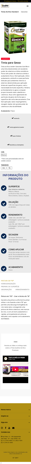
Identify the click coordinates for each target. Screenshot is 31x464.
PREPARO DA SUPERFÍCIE (10, 287)
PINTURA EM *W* (7, 281)
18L (9, 168)
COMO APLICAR (16, 249)
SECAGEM (13, 234)
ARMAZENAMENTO (22, 290)
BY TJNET (15, 458)
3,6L (3, 168)
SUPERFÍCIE (14, 186)
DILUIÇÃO (13, 202)
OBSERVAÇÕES (6, 290)
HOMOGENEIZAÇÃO (8, 284)
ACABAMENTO (16, 267)
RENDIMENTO (15, 214)
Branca (4, 155)
